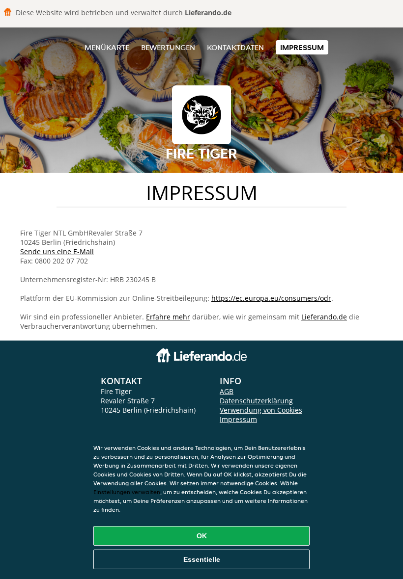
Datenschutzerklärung (256, 400)
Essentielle (201, 559)
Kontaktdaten (235, 47)
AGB (226, 391)
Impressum (302, 47)
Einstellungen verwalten (126, 492)
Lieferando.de (324, 316)
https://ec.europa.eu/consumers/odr (271, 298)
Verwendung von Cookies (261, 410)
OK (202, 536)
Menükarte (107, 47)
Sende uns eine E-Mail (57, 251)
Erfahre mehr (168, 316)
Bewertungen (168, 47)
